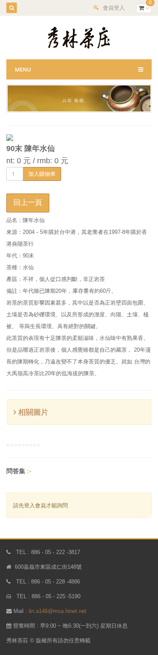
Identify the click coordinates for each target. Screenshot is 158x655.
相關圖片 (32, 412)
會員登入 (114, 8)
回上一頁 (27, 203)
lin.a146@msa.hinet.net (57, 611)
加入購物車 (42, 174)
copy (152, 516)
